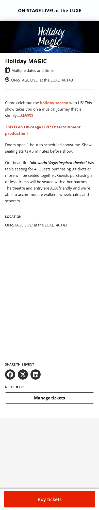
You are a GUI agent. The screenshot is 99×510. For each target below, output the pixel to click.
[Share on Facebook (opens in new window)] (10, 374)
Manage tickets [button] (49, 398)
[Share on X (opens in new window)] (23, 374)
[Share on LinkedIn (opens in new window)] (35, 374)
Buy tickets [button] (50, 499)
